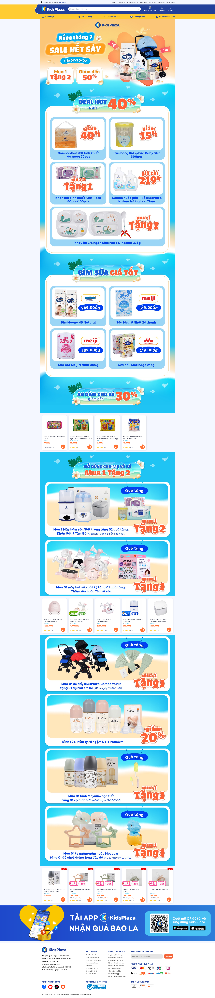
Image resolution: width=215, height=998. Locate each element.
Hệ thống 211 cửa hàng (156, 2)
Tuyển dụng (89, 965)
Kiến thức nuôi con (92, 963)
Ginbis (46, 440)
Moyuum (47, 893)
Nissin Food (75, 440)
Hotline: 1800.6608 (118, 2)
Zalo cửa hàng (130, 2)
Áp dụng (169, 956)
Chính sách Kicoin (91, 971)
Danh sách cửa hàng (92, 957)
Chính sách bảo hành (114, 971)
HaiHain (126, 440)
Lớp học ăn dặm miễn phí (116, 965)
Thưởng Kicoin (170, 2)
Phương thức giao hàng (115, 960)
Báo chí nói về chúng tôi (93, 960)
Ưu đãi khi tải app (142, 2)
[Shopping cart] (171, 8)
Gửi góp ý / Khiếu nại (114, 968)
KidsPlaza (47, 623)
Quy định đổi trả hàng (115, 955)
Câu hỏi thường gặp (114, 974)
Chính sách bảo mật (92, 968)
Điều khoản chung (91, 974)
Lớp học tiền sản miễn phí (116, 963)
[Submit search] (139, 9)
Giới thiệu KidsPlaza (92, 955)
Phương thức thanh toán (115, 957)
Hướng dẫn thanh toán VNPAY (117, 976)
